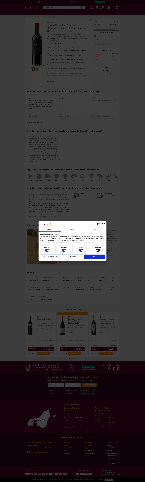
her (82, 240)
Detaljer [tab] (72, 229)
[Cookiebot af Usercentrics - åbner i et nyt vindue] (98, 224)
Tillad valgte (72, 256)
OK (94, 256)
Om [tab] (95, 229)
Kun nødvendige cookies (50, 256)
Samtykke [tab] (49, 229)
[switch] (64, 250)
